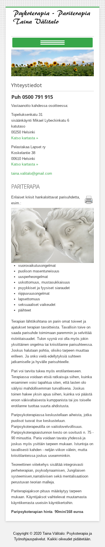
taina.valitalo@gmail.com (31, 173)
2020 (37, 533)
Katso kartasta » (24, 138)
